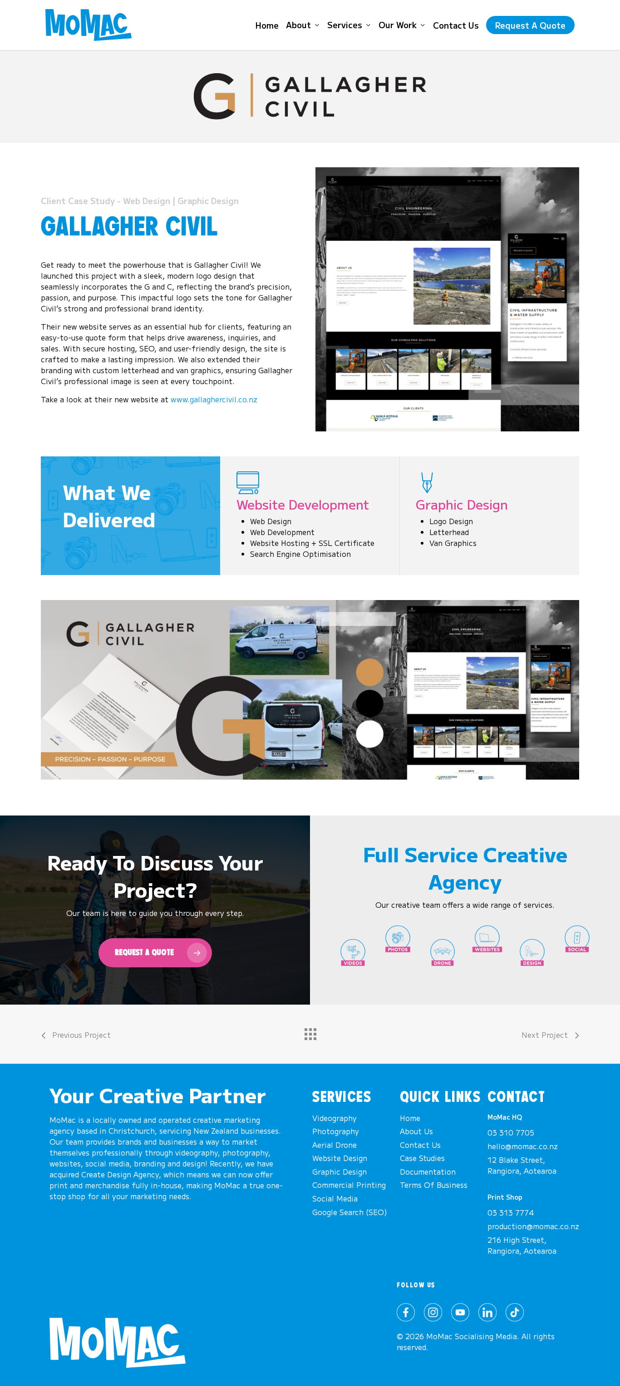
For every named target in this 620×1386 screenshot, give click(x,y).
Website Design (339, 1157)
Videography (334, 1117)
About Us (416, 1131)
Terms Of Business (433, 1184)
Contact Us (420, 1144)
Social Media (335, 1198)
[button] (155, 952)
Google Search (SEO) (349, 1211)
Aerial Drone (334, 1144)
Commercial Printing (349, 1184)
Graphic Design (339, 1171)
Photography (335, 1131)
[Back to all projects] (310, 1032)
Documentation (428, 1171)
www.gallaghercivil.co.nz (214, 399)
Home (410, 1117)
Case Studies (422, 1157)
